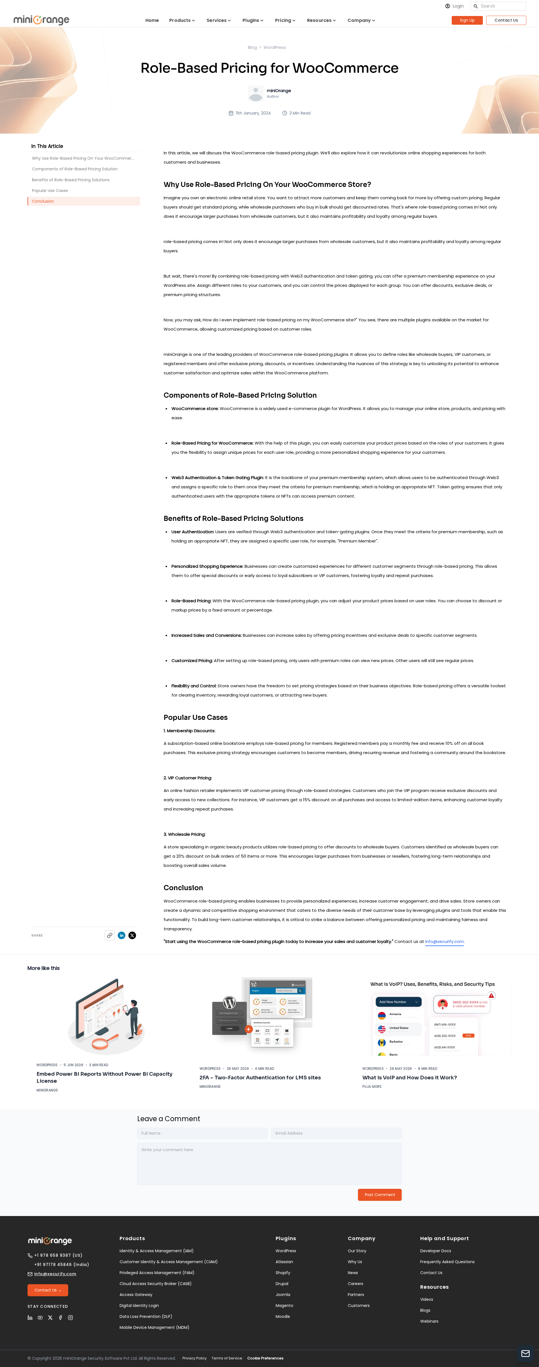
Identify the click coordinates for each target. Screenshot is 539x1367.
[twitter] (132, 935)
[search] (476, 6)
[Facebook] (60, 1317)
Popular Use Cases (50, 190)
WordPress (275, 47)
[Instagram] (70, 1317)
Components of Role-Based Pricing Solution (75, 169)
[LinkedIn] (30, 1317)
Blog (252, 47)
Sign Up (467, 20)
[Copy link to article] (110, 935)
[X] (50, 1317)
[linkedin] (121, 935)
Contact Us (506, 20)
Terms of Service (227, 1358)
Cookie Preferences (265, 1358)
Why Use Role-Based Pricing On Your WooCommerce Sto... (86, 158)
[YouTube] (40, 1317)
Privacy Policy (194, 1358)
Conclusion (43, 201)
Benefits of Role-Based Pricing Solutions (70, 180)
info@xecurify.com (444, 941)
